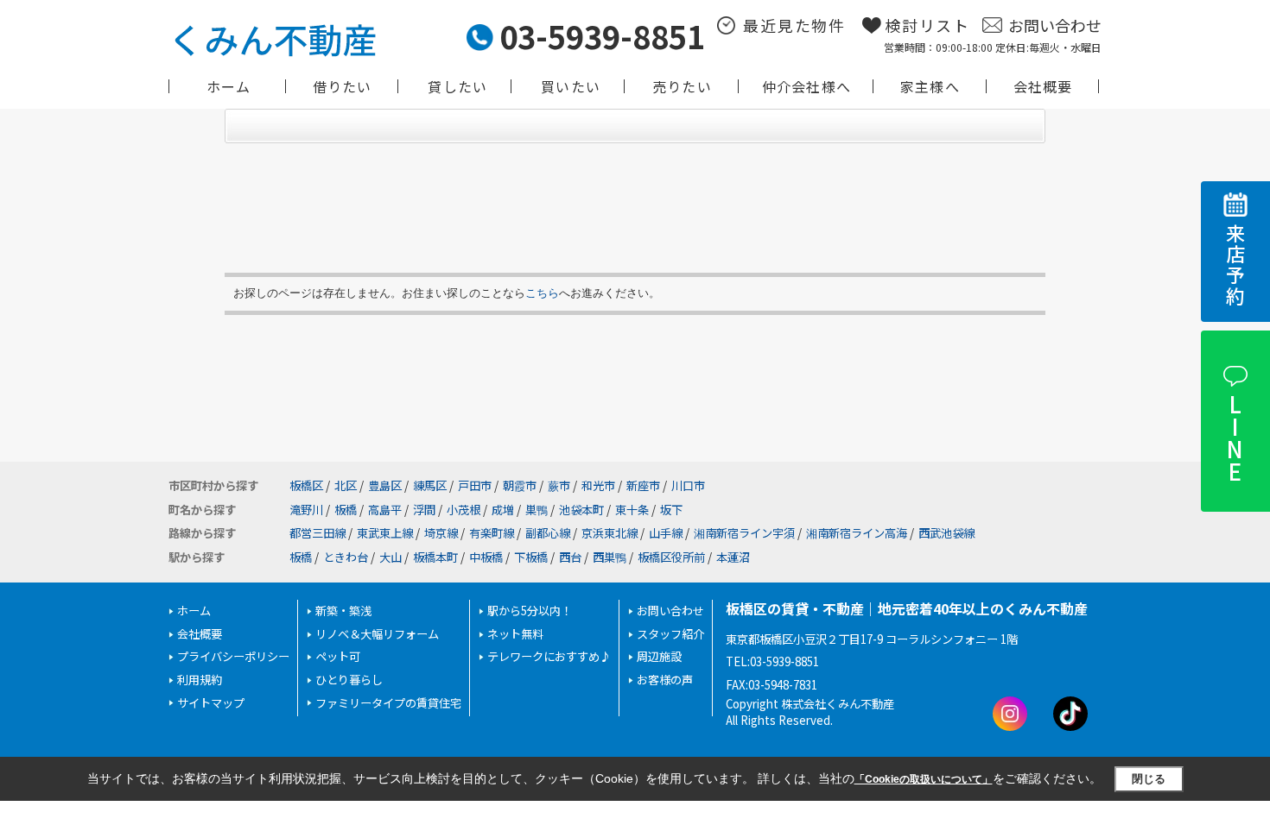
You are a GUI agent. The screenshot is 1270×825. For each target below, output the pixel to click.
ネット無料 (515, 634)
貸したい (457, 86)
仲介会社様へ (806, 86)
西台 (570, 557)
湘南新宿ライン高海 (856, 533)
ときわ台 (345, 557)
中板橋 (486, 557)
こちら (542, 293)
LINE (1234, 437)
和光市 (598, 485)
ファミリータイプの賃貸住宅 (388, 703)
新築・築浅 (343, 610)
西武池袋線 (946, 533)
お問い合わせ (1055, 25)
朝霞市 (520, 485)
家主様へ (930, 86)
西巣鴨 (609, 557)
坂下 (671, 509)
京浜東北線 (609, 533)
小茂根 (463, 509)
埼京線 (441, 533)
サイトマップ (210, 703)
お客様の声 (665, 679)
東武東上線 (385, 533)
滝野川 (306, 509)
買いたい (570, 86)
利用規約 (199, 679)
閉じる (1148, 778)
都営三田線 (317, 533)
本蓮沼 (733, 557)
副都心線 (547, 533)
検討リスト (927, 25)
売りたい (682, 86)
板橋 (345, 509)
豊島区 (385, 485)
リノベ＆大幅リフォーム (377, 634)
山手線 (666, 533)
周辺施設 (659, 656)
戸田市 (475, 485)
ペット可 (337, 656)
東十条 (632, 509)
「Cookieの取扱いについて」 (923, 779)
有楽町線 (491, 533)
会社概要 (1043, 86)
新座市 (643, 485)
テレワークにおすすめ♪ (549, 656)
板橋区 (306, 485)
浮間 (424, 509)
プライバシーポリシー (233, 656)
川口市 (688, 485)
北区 (345, 485)
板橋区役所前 (671, 557)
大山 (390, 557)
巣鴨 (536, 509)
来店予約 (1235, 265)
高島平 (385, 509)
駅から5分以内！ (529, 610)
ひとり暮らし (349, 679)
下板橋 (531, 557)
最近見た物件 (794, 25)
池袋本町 (581, 509)
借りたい (342, 86)
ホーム (228, 86)
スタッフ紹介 (670, 634)
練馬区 (430, 485)
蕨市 (559, 485)
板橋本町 (435, 557)
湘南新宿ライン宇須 (744, 533)
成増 (503, 509)
